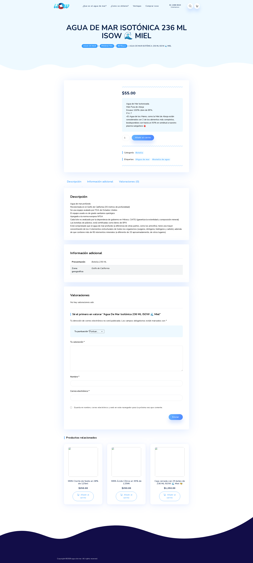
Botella (139, 152)
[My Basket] (197, 6)
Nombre (74, 376)
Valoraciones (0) (128, 181)
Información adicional (99, 181)
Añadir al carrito (143, 137)
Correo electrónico (79, 391)
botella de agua (162, 159)
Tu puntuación (81, 331)
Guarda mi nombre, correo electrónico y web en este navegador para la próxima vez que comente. (118, 407)
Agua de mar (143, 159)
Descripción (73, 181)
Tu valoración (77, 342)
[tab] (72, 182)
